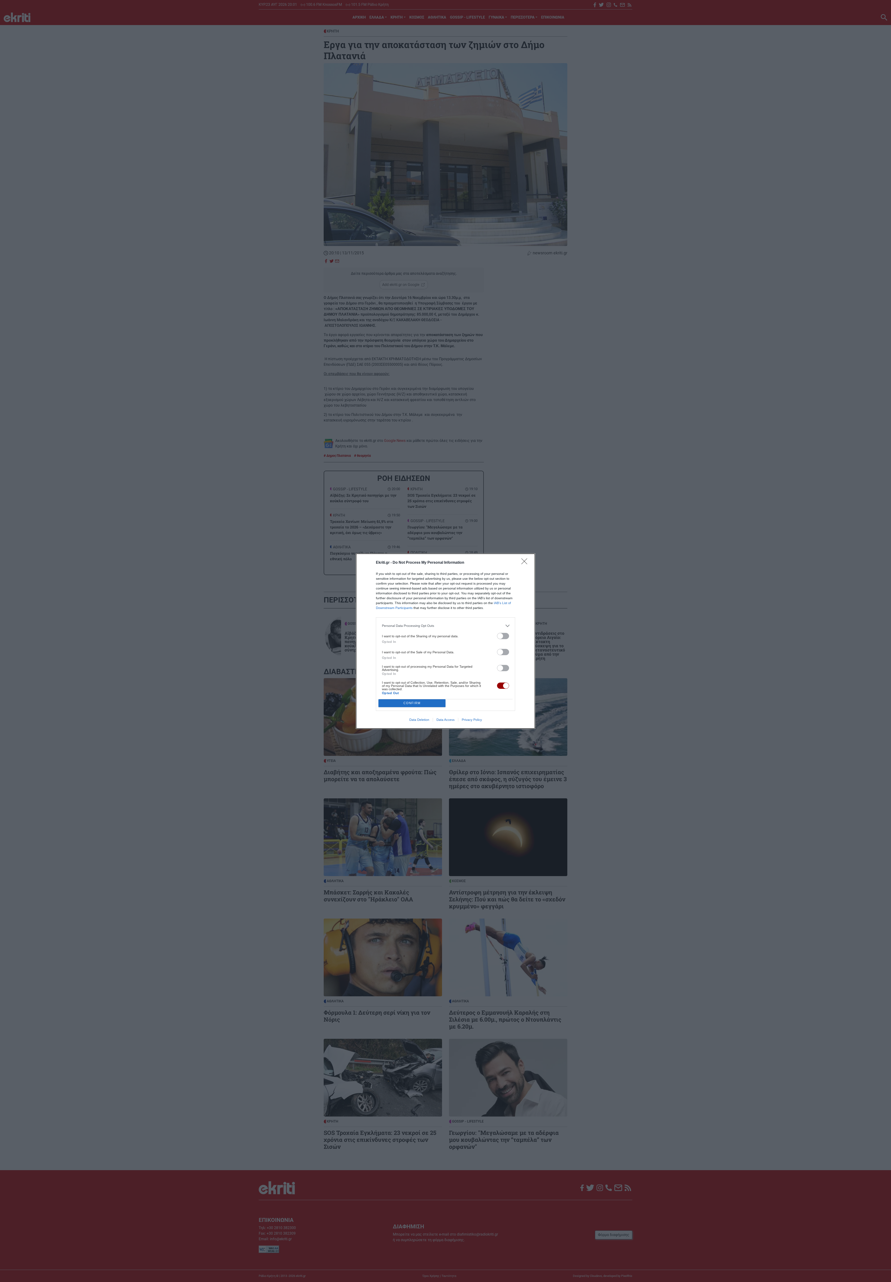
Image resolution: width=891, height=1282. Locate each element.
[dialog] (445, 641)
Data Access (445, 720)
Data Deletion (419, 720)
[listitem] (445, 625)
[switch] (503, 636)
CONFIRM (412, 703)
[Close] (525, 562)
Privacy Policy (472, 720)
